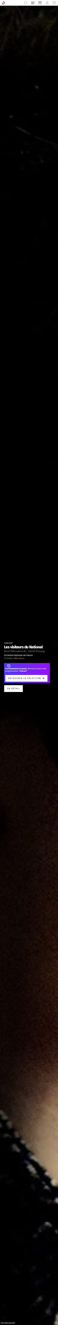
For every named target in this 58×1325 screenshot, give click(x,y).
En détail (13, 688)
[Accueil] (3, 2)
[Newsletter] (40, 3)
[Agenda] (33, 3)
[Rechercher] (25, 3)
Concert (8, 643)
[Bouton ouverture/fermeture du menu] (54, 3)
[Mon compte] (47, 3)
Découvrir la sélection (24, 678)
